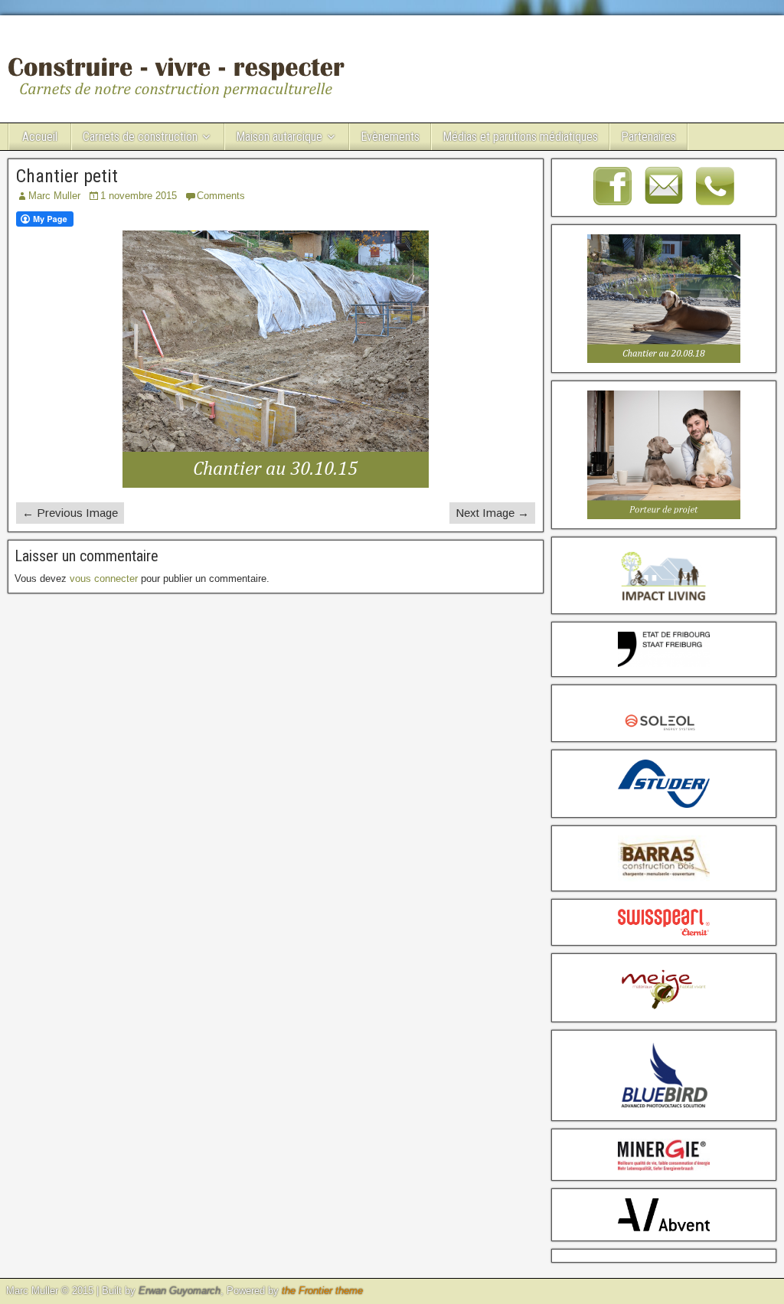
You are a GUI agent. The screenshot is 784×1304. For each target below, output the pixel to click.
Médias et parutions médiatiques (520, 136)
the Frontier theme (322, 1290)
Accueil (39, 136)
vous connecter (104, 578)
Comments (221, 195)
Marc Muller (54, 195)
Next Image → (492, 512)
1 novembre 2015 (138, 195)
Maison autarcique (279, 136)
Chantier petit (67, 176)
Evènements (390, 136)
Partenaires (648, 136)
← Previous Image (70, 512)
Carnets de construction (140, 136)
